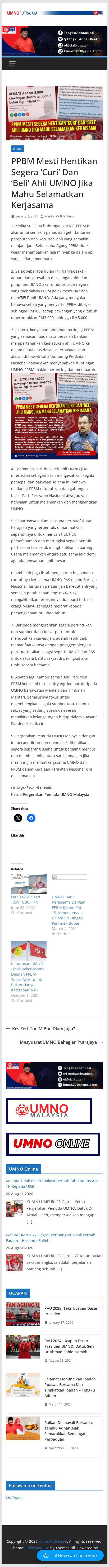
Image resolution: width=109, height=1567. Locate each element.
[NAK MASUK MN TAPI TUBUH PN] (29, 884)
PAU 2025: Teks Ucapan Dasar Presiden (71, 1311)
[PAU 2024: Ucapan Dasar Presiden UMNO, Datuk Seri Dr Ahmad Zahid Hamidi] (23, 1352)
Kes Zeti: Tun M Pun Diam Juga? (43, 1029)
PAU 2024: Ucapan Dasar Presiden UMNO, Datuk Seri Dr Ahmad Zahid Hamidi (69, 1346)
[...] (29, 1221)
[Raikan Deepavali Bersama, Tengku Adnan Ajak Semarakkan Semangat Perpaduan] (23, 1437)
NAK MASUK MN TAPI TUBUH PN (25, 899)
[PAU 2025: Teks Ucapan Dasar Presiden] (23, 1317)
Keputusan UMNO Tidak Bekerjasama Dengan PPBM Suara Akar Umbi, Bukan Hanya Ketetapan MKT (27, 977)
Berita (17, 149)
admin (49, 216)
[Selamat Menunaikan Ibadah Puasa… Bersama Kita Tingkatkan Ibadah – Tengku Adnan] (23, 1393)
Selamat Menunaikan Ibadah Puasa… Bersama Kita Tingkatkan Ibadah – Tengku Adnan (70, 1387)
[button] (70, 1555)
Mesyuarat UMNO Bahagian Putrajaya (58, 1042)
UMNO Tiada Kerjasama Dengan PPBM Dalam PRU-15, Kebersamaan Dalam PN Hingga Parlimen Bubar (68, 910)
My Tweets (15, 1497)
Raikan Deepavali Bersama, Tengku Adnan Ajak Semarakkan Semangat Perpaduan (68, 1431)
